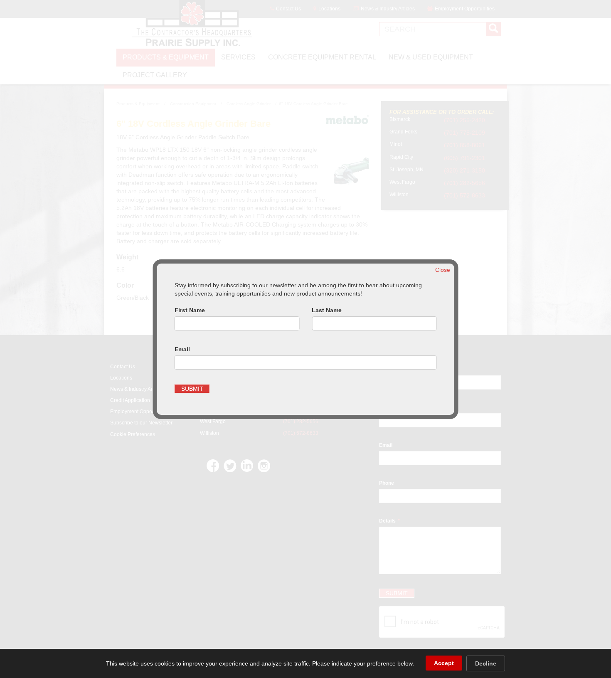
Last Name (327, 310)
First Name (190, 310)
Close (442, 269)
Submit (192, 388)
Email (182, 349)
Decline (485, 663)
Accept (444, 663)
